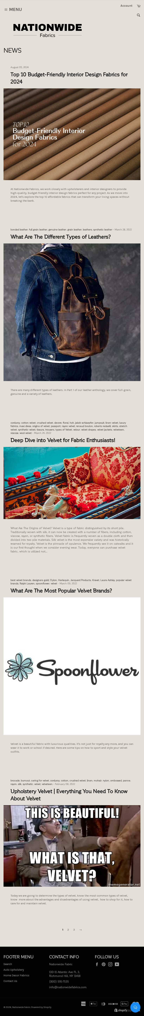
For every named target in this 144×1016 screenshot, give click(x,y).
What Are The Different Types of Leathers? (61, 236)
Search (8, 964)
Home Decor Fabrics (16, 975)
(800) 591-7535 (59, 981)
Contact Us (10, 981)
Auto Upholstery (14, 969)
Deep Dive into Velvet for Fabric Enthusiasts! (63, 440)
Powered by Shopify (41, 1007)
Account (126, 5)
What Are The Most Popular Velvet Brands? (61, 590)
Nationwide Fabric (21, 1007)
